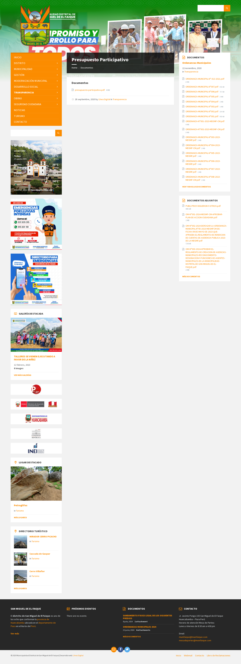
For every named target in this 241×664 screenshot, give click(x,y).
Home (74, 67)
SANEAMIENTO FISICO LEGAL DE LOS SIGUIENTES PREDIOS (147, 617)
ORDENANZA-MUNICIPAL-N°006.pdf (202, 91)
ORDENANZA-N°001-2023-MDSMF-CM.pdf (205, 121)
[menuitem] (36, 57)
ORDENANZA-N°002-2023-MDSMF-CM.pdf (205, 129)
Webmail (188, 655)
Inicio (178, 655)
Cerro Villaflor (37, 571)
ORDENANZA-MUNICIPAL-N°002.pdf (202, 111)
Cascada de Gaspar (40, 553)
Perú (33, 626)
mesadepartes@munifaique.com (195, 640)
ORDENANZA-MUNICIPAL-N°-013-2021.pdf (205, 78)
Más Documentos (191, 276)
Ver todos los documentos (196, 186)
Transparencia (120, 99)
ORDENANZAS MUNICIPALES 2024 (139, 626)
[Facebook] (120, 649)
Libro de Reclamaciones (218, 655)
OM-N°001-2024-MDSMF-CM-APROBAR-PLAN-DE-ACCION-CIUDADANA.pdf (204, 216)
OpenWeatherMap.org (41, 189)
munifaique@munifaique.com (193, 636)
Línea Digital (104, 99)
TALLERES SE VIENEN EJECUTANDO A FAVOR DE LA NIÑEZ (34, 358)
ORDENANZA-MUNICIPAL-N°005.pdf (202, 96)
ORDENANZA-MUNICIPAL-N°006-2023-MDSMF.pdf (203, 162)
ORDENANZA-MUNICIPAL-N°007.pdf (202, 86)
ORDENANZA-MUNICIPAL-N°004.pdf (202, 101)
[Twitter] (127, 649)
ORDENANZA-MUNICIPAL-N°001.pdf (202, 116)
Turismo (20, 510)
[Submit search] (227, 8)
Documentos (87, 67)
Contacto (199, 655)
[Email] (114, 649)
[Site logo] (35, 46)
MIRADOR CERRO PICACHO (43, 536)
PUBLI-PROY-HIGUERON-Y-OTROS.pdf (203, 205)
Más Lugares (20, 517)
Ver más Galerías (22, 375)
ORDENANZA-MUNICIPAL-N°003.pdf (202, 106)
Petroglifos (20, 505)
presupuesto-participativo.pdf (90, 89)
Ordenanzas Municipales (196, 62)
